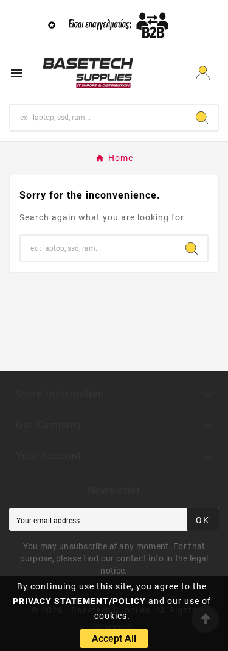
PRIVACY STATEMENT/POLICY (79, 601)
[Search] (202, 117)
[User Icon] (203, 73)
